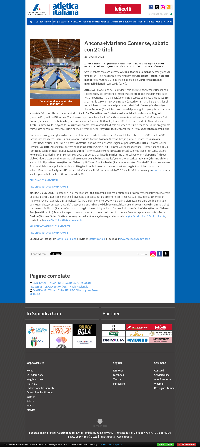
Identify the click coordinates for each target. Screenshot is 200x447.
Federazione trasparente (96, 21)
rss (168, 7)
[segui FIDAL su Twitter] (166, 253)
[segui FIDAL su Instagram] (153, 253)
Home (30, 370)
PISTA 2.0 (75, 21)
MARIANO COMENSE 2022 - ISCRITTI (50, 226)
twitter (157, 7)
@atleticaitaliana (66, 238)
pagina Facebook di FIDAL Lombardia (145, 216)
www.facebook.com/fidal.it (134, 238)
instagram (163, 7)
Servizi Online (162, 375)
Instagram (119, 383)
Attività (168, 21)
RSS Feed (118, 370)
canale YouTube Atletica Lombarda (62, 220)
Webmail (159, 383)
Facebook (118, 375)
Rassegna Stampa (164, 388)
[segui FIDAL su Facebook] (159, 253)
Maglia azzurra (61, 21)
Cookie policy (124, 436)
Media (159, 21)
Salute (150, 21)
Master (142, 21)
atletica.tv (158, 170)
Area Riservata (162, 379)
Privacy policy (107, 436)
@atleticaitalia (96, 238)
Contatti (159, 370)
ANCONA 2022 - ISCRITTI (44, 180)
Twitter (117, 379)
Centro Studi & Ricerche (123, 21)
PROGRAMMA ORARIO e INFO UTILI (49, 186)
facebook (151, 7)
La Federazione (43, 21)
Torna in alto (100, 425)
